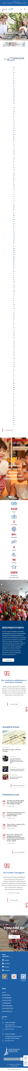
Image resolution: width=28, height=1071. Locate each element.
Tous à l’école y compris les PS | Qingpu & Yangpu (16, 825)
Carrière (4, 3)
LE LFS (4, 992)
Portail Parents (10, 3)
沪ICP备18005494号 (14, 1065)
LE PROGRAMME (6, 997)
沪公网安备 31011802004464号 (15, 1064)
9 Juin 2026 (13, 756)
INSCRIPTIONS (6, 995)
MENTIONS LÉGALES (7, 1011)
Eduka (24, 3)
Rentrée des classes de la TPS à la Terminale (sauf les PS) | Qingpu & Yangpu (16, 814)
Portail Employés (18, 3)
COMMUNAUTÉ (6, 1003)
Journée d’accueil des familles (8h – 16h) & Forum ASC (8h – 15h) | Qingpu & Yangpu (15, 802)
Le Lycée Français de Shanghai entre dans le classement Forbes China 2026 (16, 760)
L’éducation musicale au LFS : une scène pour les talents (17, 770)
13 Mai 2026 (13, 767)
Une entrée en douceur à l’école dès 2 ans (16, 777)
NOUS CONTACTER (7, 1008)
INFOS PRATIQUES (7, 1005)
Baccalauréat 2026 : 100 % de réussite (12, 750)
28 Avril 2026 (13, 775)
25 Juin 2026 (6, 747)
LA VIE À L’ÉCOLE (6, 1000)
